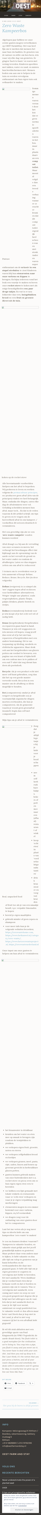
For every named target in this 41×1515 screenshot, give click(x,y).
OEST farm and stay (16, 1454)
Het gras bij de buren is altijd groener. (21, 1404)
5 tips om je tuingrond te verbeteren (18, 1492)
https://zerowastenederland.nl (24, 944)
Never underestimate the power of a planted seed (18, 1481)
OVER (6, 15)
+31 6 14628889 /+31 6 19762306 (17, 1443)
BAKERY (28, 15)
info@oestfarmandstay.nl (14, 1446)
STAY (20, 15)
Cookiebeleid (22, 1505)
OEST (19, 21)
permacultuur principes (25, 492)
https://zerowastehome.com (19, 932)
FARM (13, 15)
